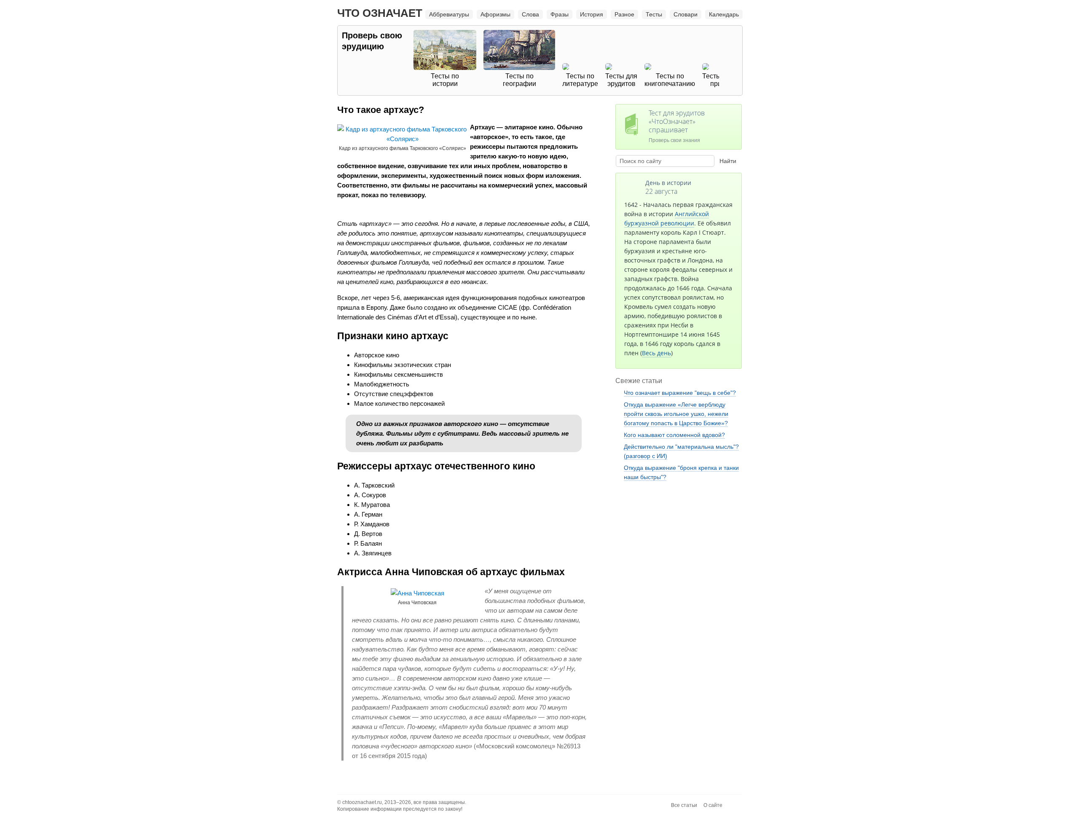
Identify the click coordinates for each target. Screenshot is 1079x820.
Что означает (379, 13)
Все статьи (684, 805)
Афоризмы (495, 14)
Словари (686, 14)
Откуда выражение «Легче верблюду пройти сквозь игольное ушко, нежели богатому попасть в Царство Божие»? (676, 413)
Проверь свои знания (677, 125)
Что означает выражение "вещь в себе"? (680, 392)
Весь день (656, 353)
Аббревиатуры (449, 14)
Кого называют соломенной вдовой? (674, 434)
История (591, 14)
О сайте (712, 805)
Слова (530, 14)
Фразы (559, 14)
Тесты (654, 14)
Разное (624, 14)
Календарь (724, 14)
